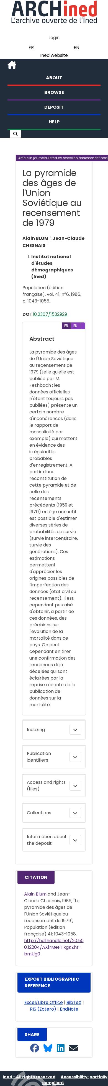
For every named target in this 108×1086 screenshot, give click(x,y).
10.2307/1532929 (50, 314)
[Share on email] (73, 1048)
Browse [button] (54, 92)
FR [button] (31, 47)
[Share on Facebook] (34, 1048)
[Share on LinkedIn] (61, 1048)
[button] (15, 134)
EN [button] (76, 47)
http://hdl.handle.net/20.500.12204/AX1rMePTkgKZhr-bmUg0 (54, 947)
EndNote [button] (69, 1009)
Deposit (54, 107)
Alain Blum (35, 894)
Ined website (54, 55)
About (54, 78)
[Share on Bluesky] (47, 1048)
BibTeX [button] (73, 1002)
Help (54, 122)
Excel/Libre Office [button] (43, 1002)
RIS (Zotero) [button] (43, 1009)
